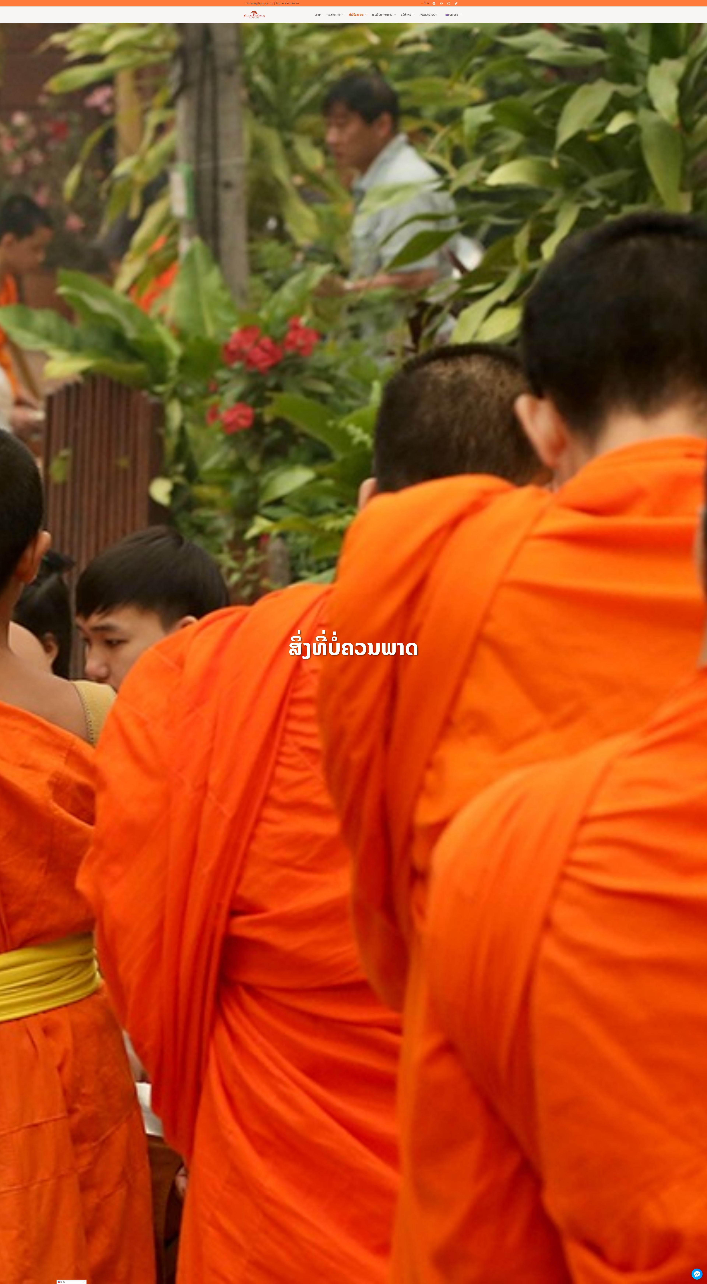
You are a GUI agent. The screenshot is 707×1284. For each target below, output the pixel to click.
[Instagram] (448, 3)
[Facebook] (433, 3)
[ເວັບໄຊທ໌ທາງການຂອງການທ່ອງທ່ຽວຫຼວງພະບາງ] (254, 14)
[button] (462, 3)
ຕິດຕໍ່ (426, 3)
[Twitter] (456, 3)
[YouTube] (441, 3)
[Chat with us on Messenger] (697, 1274)
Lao (63, 1281)
